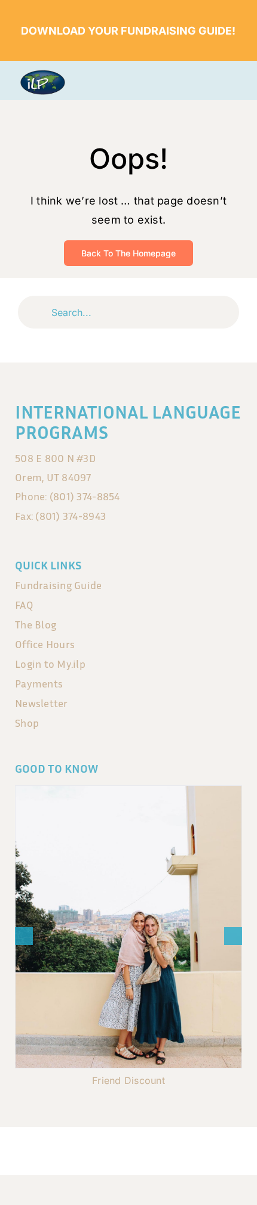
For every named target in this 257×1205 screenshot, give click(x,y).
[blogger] (166, 1146)
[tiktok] (141, 1146)
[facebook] (90, 1146)
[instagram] (116, 1146)
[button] (24, 936)
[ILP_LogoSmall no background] (42, 74)
